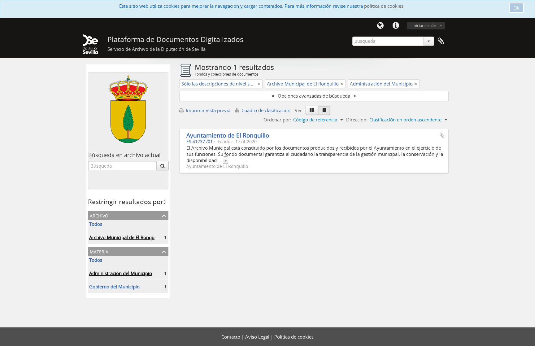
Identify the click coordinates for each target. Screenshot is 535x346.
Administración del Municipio (120, 273)
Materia (99, 251)
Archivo (99, 215)
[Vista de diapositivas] (312, 110)
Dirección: (357, 119)
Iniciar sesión (424, 25)
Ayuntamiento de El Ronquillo (227, 135)
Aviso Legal (258, 337)
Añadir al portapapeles (442, 135)
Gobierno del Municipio (114, 286)
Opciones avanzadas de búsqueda (314, 96)
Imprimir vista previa (207, 110)
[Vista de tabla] (324, 110)
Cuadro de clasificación (266, 110)
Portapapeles (441, 41)
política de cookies (383, 6)
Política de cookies (294, 337)
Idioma (380, 25)
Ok (516, 8)
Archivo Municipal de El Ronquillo (125, 237)
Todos (95, 224)
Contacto (231, 337)
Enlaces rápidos (395, 25)
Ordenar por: (277, 119)
